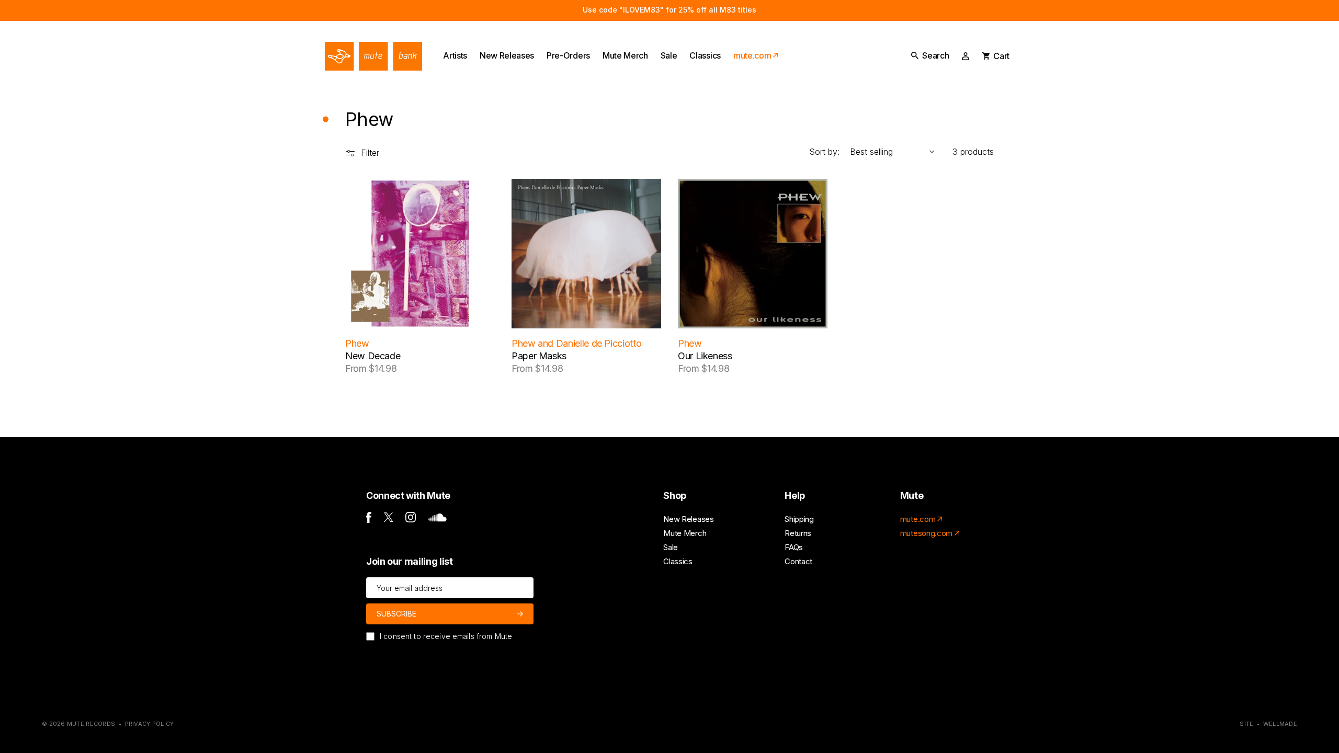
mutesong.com (926, 533)
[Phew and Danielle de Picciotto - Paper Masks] (586, 253)
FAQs (794, 547)
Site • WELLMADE (1268, 723)
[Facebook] (368, 520)
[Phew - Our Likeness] (752, 253)
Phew (357, 343)
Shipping (799, 519)
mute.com (917, 519)
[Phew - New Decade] (420, 253)
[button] (930, 55)
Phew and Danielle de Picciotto (576, 343)
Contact (798, 561)
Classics (677, 561)
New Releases (688, 519)
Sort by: (824, 151)
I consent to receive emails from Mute (446, 636)
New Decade (372, 355)
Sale (670, 547)
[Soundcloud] (437, 519)
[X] (388, 519)
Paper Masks (539, 355)
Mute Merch (684, 533)
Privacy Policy (149, 723)
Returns (798, 533)
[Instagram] (410, 519)
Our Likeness (705, 355)
